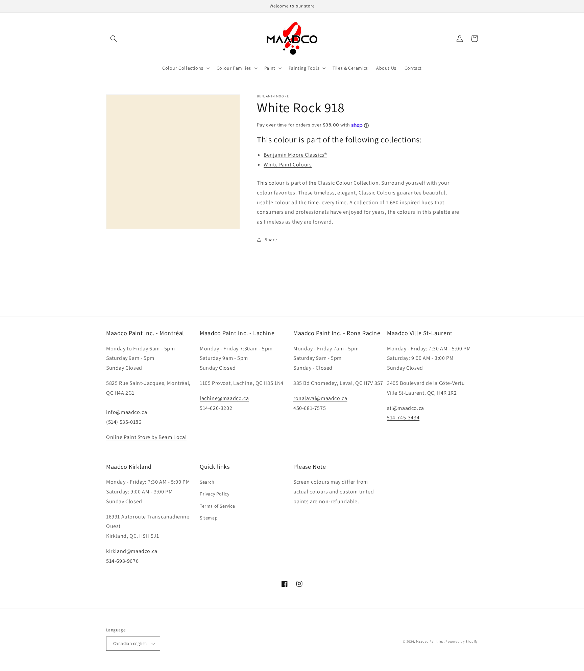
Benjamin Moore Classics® (295, 154)
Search (207, 482)
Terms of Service (217, 506)
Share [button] (271, 239)
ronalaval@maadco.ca (320, 398)
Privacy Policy (214, 494)
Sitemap (209, 518)
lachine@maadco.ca (224, 398)
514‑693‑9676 (122, 560)
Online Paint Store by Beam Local (146, 437)
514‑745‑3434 (403, 417)
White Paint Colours (288, 164)
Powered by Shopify (461, 641)
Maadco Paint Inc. (430, 641)
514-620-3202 (216, 408)
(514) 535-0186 (123, 421)
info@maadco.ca (126, 412)
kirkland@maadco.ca (131, 551)
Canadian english (130, 643)
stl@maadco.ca (405, 408)
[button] (113, 38)
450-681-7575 (309, 408)
